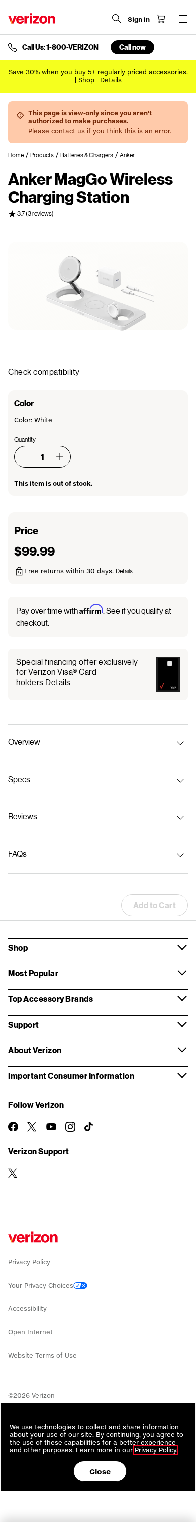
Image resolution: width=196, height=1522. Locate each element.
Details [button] (111, 80)
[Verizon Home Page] (31, 18)
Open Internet (30, 1332)
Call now (132, 47)
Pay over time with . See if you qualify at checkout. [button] (93, 616)
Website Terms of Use (42, 1355)
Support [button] (23, 1024)
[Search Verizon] (117, 19)
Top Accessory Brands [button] (50, 998)
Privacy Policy (29, 1262)
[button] (60, 457)
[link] (19, 155)
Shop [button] (18, 947)
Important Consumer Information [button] (71, 1075)
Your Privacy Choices (40, 1285)
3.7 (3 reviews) (35, 213)
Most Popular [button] (33, 973)
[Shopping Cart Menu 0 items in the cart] (161, 19)
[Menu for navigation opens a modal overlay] (183, 19)
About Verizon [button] (35, 1050)
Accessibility (27, 1308)
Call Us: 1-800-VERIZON (60, 47)
